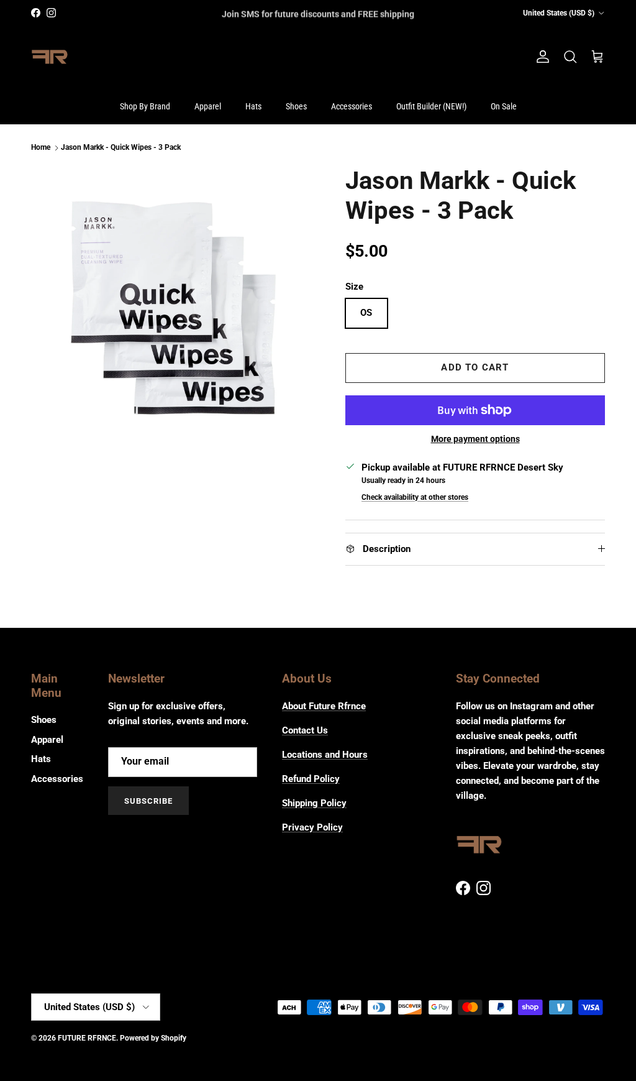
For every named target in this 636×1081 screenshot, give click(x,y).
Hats (253, 106)
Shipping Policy (314, 803)
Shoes (296, 106)
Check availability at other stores (414, 497)
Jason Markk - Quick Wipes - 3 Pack (121, 148)
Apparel (207, 106)
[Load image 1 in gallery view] (174, 309)
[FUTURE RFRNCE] (49, 57)
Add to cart (475, 367)
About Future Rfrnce (324, 706)
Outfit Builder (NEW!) (431, 106)
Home (40, 148)
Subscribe (148, 801)
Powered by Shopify (153, 1038)
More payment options (475, 439)
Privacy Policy (312, 827)
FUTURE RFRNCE (87, 1038)
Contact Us (305, 730)
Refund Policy (311, 778)
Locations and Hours (325, 754)
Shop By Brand (145, 106)
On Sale (504, 106)
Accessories (351, 106)
